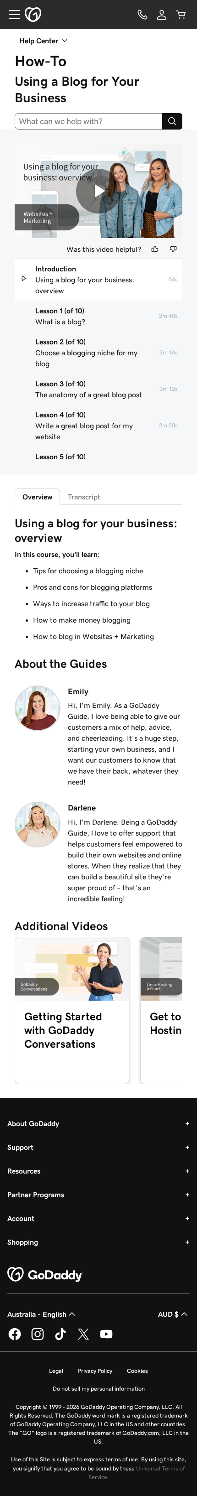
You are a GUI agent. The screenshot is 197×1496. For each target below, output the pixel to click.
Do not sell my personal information (99, 1389)
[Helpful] (155, 249)
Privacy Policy (95, 1371)
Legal (56, 1371)
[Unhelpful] (173, 249)
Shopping (22, 1242)
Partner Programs (35, 1194)
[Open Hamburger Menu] (11, 14)
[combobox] (88, 121)
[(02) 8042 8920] (142, 14)
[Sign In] (161, 14)
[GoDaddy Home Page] (45, 1275)
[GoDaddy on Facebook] (14, 1338)
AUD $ (168, 1314)
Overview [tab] (37, 496)
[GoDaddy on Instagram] (37, 1338)
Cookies (137, 1371)
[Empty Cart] (181, 14)
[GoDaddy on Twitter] (83, 1338)
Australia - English (36, 1314)
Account (20, 1218)
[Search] (172, 121)
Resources (23, 1170)
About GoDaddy (33, 1123)
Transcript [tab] (84, 496)
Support (20, 1147)
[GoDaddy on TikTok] (60, 1338)
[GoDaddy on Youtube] (106, 1338)
